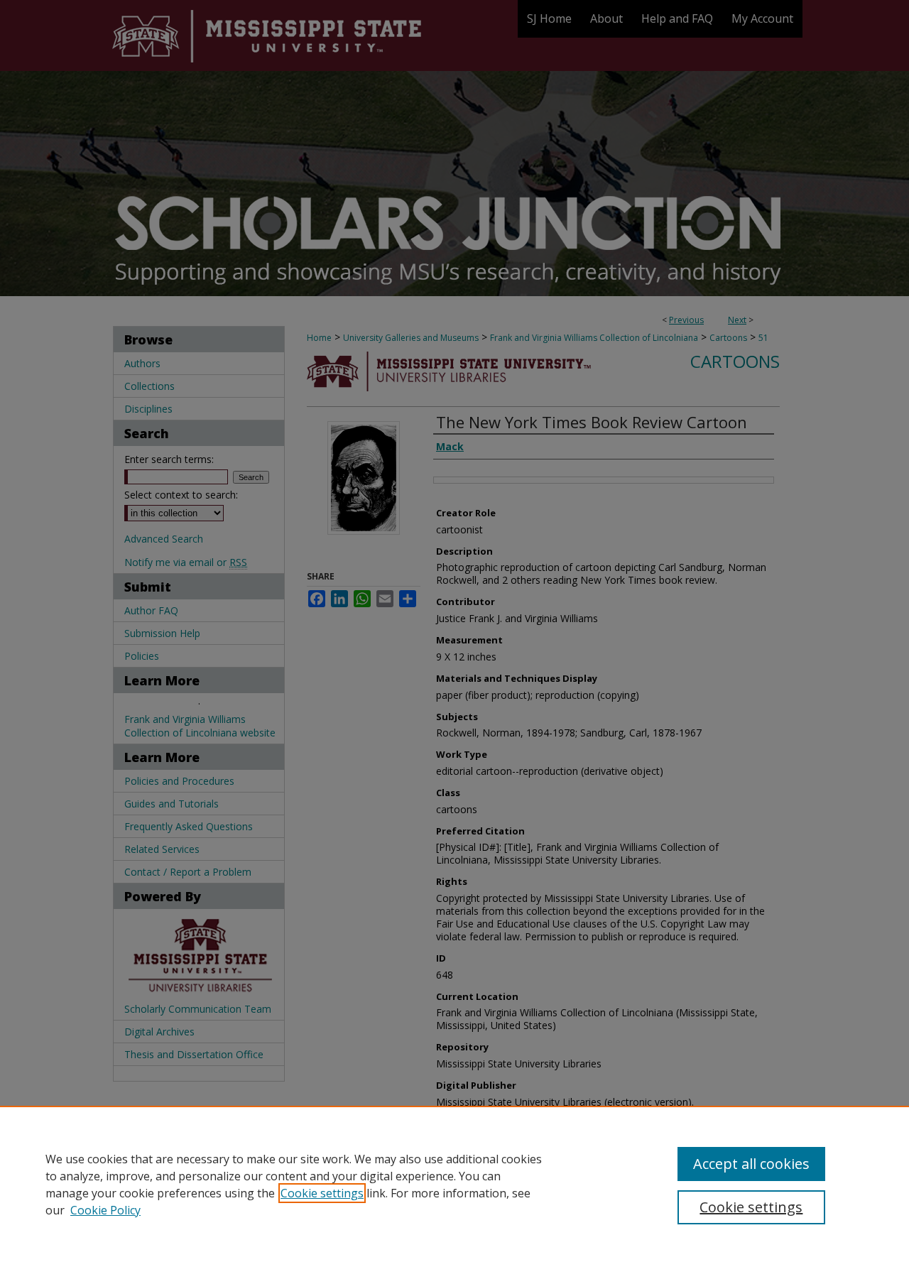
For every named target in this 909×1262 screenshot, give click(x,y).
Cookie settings (322, 1193)
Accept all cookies (751, 1163)
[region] (454, 1184)
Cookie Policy (105, 1210)
